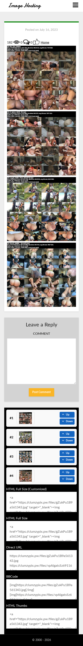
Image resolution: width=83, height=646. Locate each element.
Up (67, 414)
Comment (41, 333)
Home (45, 42)
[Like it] (36, 41)
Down (69, 421)
